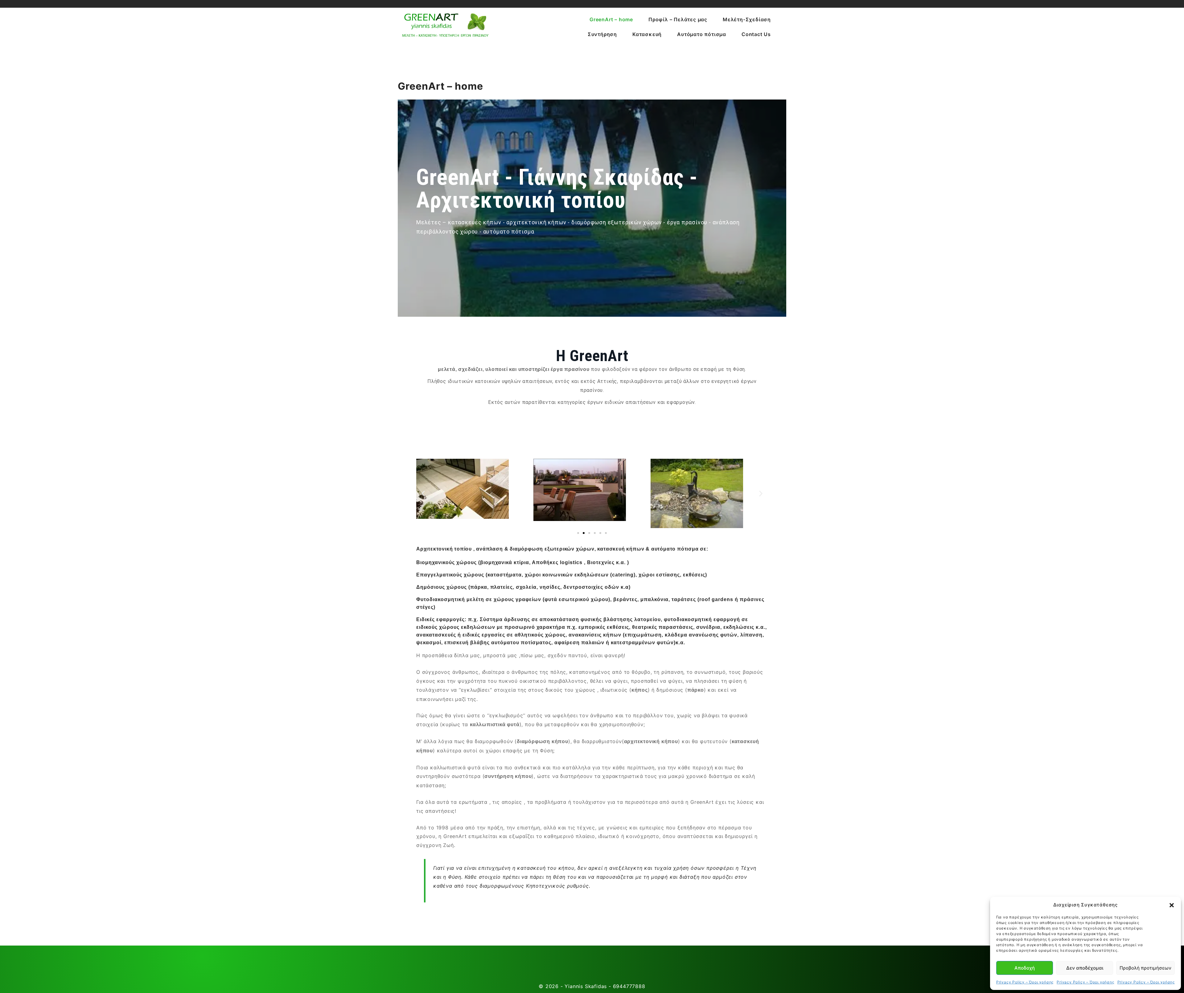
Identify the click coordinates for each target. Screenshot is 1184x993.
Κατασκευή (647, 34)
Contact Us (756, 34)
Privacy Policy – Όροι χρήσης (1025, 982)
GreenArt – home (611, 19)
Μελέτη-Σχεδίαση (747, 19)
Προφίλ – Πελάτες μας (677, 19)
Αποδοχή (1024, 968)
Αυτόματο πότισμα (701, 34)
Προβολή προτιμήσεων (1145, 968)
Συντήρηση (602, 34)
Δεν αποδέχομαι (1084, 968)
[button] (1172, 905)
